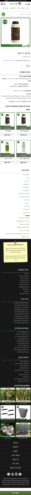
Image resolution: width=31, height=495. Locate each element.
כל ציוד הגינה (26, 174)
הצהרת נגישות (15, 467)
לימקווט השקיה (24, 368)
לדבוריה (26, 291)
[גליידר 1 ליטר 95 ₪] (7, 147)
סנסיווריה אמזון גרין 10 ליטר (21, 350)
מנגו (18, 8)
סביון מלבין (25, 289)
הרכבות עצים (26, 187)
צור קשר (15, 459)
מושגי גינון (15, 455)
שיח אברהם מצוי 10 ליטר (21, 336)
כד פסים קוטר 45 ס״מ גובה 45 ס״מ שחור (17, 347)
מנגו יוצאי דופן (24, 361)
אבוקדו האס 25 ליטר (22, 343)
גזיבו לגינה (26, 181)
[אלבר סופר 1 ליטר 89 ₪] (23, 147)
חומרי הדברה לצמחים (24, 193)
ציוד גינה (13, 60)
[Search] (26, 4)
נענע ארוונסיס (24, 282)
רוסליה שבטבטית (23, 287)
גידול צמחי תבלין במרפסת (21, 379)
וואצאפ (11, 101)
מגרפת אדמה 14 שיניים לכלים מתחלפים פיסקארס (15, 305)
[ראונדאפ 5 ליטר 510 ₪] (23, 120)
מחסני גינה (26, 206)
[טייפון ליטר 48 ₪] (7, 120)
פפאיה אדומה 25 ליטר (22, 341)
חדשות (15, 447)
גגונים (27, 178)
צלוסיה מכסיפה (24, 280)
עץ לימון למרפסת (23, 374)
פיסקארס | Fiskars (24, 224)
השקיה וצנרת (26, 190)
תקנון (16, 451)
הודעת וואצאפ (15, 256)
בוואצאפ (6, 0)
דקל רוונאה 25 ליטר (23, 332)
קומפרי (26, 274)
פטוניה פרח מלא (23, 285)
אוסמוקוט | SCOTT (24, 218)
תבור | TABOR (25, 237)
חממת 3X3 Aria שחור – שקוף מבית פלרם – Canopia (14, 318)
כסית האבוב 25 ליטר (22, 339)
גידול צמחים (13, 8)
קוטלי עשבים (7, 60)
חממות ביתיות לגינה (24, 197)
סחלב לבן (25, 377)
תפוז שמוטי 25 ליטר (23, 345)
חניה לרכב (26, 200)
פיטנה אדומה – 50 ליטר (21, 334)
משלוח (28, 66)
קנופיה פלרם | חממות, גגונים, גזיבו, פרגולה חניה (17, 233)
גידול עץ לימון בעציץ (23, 381)
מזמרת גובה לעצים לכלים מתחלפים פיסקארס (16, 307)
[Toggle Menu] (29, 4)
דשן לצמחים (26, 184)
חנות (27, 8)
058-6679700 (19, 101)
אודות (15, 442)
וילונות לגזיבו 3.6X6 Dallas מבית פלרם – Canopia (15, 309)
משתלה (23, 8)
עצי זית (26, 372)
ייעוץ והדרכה (5, 8)
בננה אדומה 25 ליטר (22, 352)
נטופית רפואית (24, 278)
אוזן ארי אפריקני (24, 293)
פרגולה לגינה (26, 209)
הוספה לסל (15, 493)
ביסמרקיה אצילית (23, 276)
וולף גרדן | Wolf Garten (23, 221)
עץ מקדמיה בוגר (24, 366)
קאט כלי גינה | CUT (24, 230)
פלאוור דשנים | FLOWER (23, 227)
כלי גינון (27, 203)
